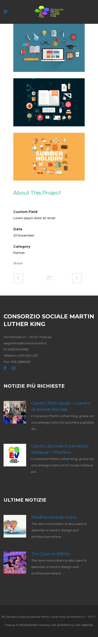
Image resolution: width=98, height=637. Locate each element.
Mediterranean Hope (54, 517)
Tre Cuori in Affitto (50, 554)
